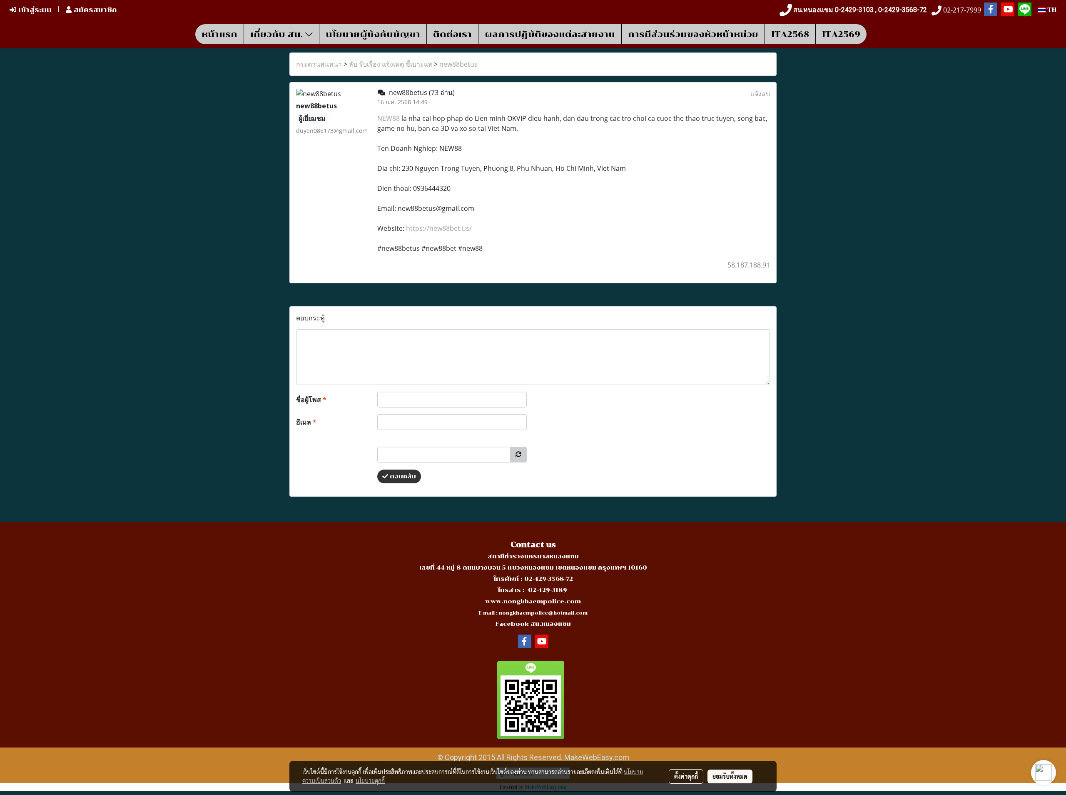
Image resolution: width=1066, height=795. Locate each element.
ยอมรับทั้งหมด (729, 776)
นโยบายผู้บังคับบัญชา (373, 34)
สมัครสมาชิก (94, 10)
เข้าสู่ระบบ (34, 10)
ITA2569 (841, 34)
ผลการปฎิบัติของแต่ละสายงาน (550, 34)
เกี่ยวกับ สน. (277, 34)
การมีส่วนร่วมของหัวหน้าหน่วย (693, 34)
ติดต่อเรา (452, 34)
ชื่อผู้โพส (311, 399)
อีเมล (306, 422)
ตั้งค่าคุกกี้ (686, 776)
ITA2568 (790, 34)
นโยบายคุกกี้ (370, 780)
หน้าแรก (219, 34)
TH (1051, 9)
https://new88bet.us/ (439, 228)
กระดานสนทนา (319, 64)
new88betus (458, 64)
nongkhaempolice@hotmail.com (543, 613)
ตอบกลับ (402, 476)
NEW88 (388, 118)
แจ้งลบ (760, 93)
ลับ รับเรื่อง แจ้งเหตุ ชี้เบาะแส (390, 64)
